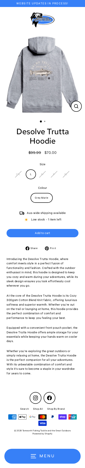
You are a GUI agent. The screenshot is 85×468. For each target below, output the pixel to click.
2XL (18, 174)
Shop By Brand (56, 409)
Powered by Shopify (42, 433)
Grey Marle (41, 198)
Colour (42, 188)
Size (43, 164)
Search (24, 409)
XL (65, 174)
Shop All (38, 409)
